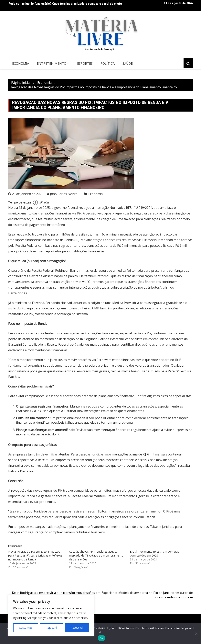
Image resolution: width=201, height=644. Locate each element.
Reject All (52, 627)
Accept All (77, 627)
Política (107, 63)
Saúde (127, 63)
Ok (101, 638)
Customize (26, 627)
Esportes (85, 63)
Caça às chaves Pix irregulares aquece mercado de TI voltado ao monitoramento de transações (96, 555)
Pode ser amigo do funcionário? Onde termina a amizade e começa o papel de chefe (65, 4)
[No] (196, 634)
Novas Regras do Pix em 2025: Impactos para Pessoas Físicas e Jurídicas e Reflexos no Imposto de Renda (35, 555)
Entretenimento (51, 63)
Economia (20, 63)
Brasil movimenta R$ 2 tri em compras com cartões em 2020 (154, 553)
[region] (51, 615)
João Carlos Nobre (63, 194)
